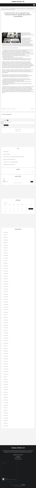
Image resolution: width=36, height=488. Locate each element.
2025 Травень (5, 387)
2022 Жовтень (5, 307)
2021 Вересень (5, 281)
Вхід (20, 131)
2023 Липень (5, 330)
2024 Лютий (5, 348)
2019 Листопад (5, 247)
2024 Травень (5, 356)
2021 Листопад (5, 286)
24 (26, 210)
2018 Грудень (5, 232)
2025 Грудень (5, 405)
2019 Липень (5, 242)
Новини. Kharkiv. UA (18, 1)
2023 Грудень (5, 343)
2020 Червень (5, 255)
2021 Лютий (5, 263)
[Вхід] (7, 120)
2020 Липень (5, 258)
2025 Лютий (5, 379)
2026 (5, 8)
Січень (7, 8)
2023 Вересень (5, 335)
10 (26, 207)
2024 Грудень (5, 374)
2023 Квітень (5, 322)
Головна (2, 8)
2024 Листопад (5, 371)
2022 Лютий (5, 291)
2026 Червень (5, 420)
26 (5, 211)
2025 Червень (5, 389)
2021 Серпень (5, 278)
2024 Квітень (5, 353)
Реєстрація (17, 131)
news (10, 108)
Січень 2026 (5, 202)
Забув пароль (16, 182)
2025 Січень (5, 376)
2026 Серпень (5, 425)
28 (13, 211)
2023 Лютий (5, 317)
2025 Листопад (5, 402)
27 (9, 211)
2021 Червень (5, 273)
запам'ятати (6, 181)
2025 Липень (5, 392)
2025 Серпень (5, 394)
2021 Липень (5, 276)
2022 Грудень (5, 312)
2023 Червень (5, 327)
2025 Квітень (5, 384)
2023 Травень (5, 325)
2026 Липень (5, 423)
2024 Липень (5, 361)
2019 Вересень (5, 245)
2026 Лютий (5, 410)
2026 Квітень (5, 415)
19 (5, 210)
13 (9, 208)
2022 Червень (5, 296)
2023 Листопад (5, 340)
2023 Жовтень (5, 338)
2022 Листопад (5, 309)
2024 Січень (5, 345)
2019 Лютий (5, 237)
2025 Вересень (5, 397)
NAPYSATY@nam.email (18, 459)
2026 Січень (5, 407)
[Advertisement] (18, 25)
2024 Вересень (5, 366)
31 (26, 211)
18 (9, 8)
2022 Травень (5, 294)
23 (22, 210)
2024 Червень (5, 358)
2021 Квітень (5, 268)
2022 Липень (5, 299)
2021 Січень (5, 260)
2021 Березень (5, 265)
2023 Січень (5, 314)
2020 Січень (5, 250)
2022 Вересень (5, 304)
